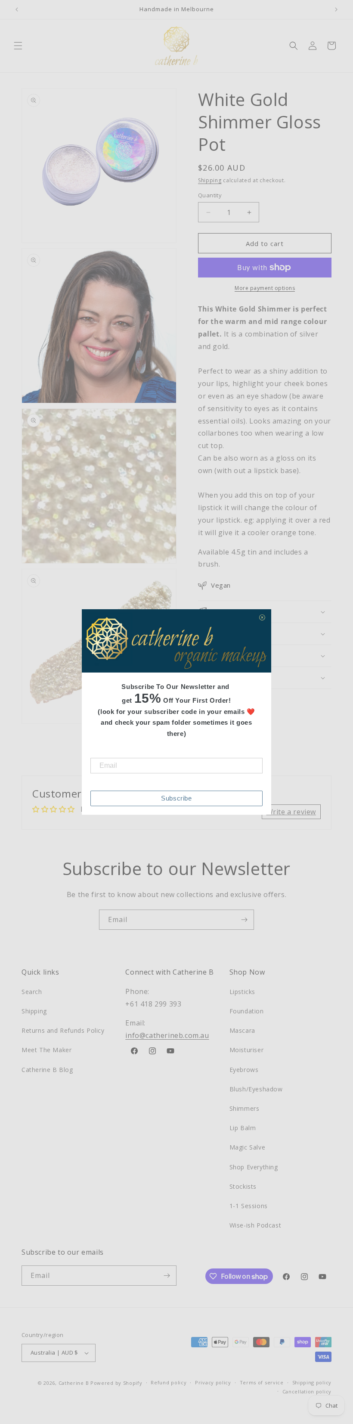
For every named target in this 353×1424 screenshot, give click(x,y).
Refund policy (168, 1382)
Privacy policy (213, 1382)
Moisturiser (246, 1050)
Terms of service (262, 1382)
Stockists (243, 1186)
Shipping (210, 180)
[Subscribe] (244, 920)
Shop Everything (253, 1167)
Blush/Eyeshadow (256, 1089)
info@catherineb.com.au (167, 1035)
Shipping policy (312, 1382)
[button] (18, 45)
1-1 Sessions (248, 1206)
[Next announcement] (336, 9)
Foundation (246, 1011)
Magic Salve (247, 1147)
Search (32, 992)
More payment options (265, 288)
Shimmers (244, 1108)
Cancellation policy (306, 1391)
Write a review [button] (291, 811)
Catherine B (74, 1383)
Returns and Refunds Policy (63, 1030)
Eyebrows (244, 1070)
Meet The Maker (46, 1050)
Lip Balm (242, 1128)
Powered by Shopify (116, 1383)
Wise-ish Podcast (255, 1225)
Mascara (242, 1030)
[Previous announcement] (16, 9)
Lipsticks (242, 992)
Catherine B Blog (47, 1070)
